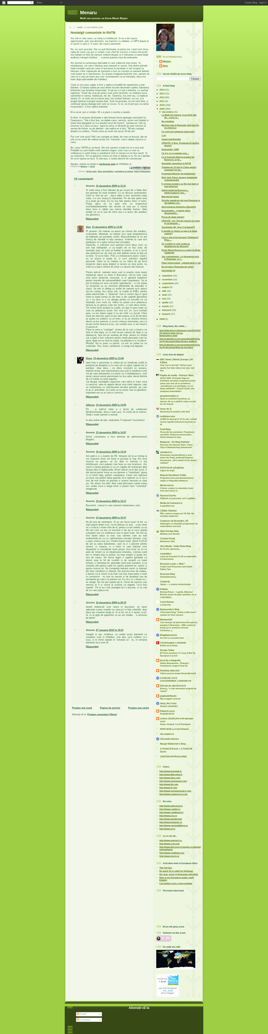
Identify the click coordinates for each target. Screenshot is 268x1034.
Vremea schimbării (169, 706)
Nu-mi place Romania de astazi (178, 267)
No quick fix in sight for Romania (176, 871)
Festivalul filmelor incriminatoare (179, 173)
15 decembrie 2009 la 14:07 (111, 432)
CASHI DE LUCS (168, 678)
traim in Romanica (142, 171)
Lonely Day (165, 605)
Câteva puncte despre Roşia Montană (178, 673)
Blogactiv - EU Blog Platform (175, 442)
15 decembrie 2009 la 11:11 (111, 186)
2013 (162, 93)
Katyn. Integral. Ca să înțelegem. (175, 724)
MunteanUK (166, 619)
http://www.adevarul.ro (170, 806)
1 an (164, 135)
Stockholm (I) (168, 270)
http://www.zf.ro (167, 829)
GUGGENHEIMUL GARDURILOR (175, 681)
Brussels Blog (167, 574)
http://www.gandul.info (170, 819)
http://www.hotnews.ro (170, 822)
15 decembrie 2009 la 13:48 (108, 358)
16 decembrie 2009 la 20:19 (111, 602)
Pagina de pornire (110, 708)
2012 (162, 97)
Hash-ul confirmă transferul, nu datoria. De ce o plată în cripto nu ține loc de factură (178, 401)
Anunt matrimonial (171, 139)
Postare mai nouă (82, 708)
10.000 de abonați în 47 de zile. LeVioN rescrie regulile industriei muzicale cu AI (178, 421)
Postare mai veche (138, 708)
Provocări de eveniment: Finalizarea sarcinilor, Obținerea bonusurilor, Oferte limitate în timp (177, 434)
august (166, 287)
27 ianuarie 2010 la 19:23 (109, 630)
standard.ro (166, 452)
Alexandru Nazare (169, 739)
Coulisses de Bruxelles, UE (174, 521)
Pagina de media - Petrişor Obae (176, 375)
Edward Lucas (167, 711)
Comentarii (84, 1020)
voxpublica (165, 553)
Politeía (164, 589)
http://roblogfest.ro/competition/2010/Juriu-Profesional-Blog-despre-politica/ (179, 340)
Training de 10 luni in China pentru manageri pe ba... (179, 168)
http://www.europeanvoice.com (175, 791)
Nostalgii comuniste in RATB (176, 163)
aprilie (165, 302)
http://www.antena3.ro (170, 840)
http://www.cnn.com (169, 844)
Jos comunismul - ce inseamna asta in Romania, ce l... (180, 257)
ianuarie (166, 314)
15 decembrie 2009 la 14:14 (111, 451)
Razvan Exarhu (168, 495)
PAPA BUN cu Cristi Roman (174, 729)
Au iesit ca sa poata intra (172, 638)
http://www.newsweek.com (173, 781)
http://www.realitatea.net (171, 853)
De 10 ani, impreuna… (170, 549)
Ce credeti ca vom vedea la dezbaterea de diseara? (176, 245)
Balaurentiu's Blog (169, 609)
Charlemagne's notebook (173, 642)
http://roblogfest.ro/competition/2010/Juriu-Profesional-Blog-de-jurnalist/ (179, 346)
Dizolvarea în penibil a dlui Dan (175, 412)
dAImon (90, 405)
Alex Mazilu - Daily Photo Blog (175, 546)
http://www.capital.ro (169, 809)
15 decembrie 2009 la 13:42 (107, 227)
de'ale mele (91, 171)
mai (164, 298)
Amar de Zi (165, 409)
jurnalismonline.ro (169, 396)
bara (165, 65)
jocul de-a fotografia (170, 660)
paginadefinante (168, 696)
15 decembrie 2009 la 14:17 (111, 501)
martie (165, 306)
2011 (162, 101)
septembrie (168, 283)
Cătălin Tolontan (168, 510)
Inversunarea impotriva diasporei (179, 207)
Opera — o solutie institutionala (175, 584)
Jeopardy (165, 581)
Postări (82, 1014)
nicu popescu (167, 734)
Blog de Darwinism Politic (173, 475)
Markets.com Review (170, 534)
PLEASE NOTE (167, 714)
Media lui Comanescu (171, 503)
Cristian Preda (167, 538)
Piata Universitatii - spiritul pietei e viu (181, 263)
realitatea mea (167, 416)
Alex (88, 227)
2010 (162, 105)
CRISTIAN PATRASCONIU (173, 756)
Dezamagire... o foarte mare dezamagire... (176, 211)
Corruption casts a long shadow (175, 883)
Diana (89, 358)
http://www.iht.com (168, 784)
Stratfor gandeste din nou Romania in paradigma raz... (181, 201)
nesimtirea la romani (124, 171)
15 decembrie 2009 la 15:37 (111, 517)
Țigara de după (167, 470)
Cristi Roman (167, 602)
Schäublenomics (168, 577)
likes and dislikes (106, 171)
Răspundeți (92, 218)
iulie (164, 291)
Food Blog (165, 429)
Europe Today (167, 650)
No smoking (168, 121)
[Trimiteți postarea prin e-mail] (130, 168)
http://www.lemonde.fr (170, 771)
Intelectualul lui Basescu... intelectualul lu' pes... (175, 191)
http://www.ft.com (168, 787)
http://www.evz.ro (168, 816)
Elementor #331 (167, 541)
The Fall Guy (165, 868)
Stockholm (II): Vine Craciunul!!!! (178, 227)
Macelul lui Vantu (170, 196)
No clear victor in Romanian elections (178, 874)
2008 (162, 319)
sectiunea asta (107, 164)
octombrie (167, 279)
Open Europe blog (169, 531)
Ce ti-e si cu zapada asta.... (175, 153)
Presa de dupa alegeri (173, 217)
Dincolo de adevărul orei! (173, 685)
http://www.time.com (169, 778)
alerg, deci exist (168, 703)
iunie (165, 295)
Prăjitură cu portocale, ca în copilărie (177, 498)
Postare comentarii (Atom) (102, 714)
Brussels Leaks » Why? (172, 564)
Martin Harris (167, 485)
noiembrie (167, 275)
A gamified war (167, 506)
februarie (167, 310)
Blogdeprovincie (168, 635)
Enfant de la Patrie (169, 645)
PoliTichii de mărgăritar (172, 467)
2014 (162, 90)
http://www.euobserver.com (173, 794)
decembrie (168, 112)
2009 (162, 109)
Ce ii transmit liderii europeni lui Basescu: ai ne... (178, 158)
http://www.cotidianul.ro (171, 812)
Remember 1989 (170, 149)
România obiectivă (169, 670)
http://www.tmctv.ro (169, 856)
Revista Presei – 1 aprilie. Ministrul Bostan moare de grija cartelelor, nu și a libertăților (178, 594)
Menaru (88, 12)
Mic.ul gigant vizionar (170, 699)
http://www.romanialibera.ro (173, 825)
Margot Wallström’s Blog (173, 744)
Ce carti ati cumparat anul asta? (178, 131)
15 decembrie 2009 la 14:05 (111, 405)
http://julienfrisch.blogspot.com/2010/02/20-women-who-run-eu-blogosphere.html (180, 333)
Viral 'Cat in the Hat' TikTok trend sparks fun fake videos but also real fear (177, 368)
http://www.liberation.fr (170, 774)
